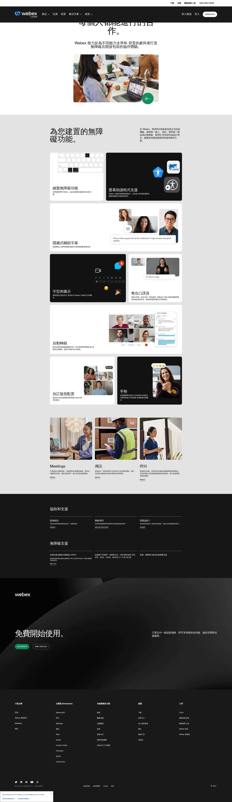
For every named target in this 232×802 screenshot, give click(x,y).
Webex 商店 (183, 729)
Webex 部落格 (184, 734)
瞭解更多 (52, 477)
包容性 (140, 740)
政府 (98, 729)
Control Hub (60, 762)
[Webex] (26, 14)
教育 (98, 712)
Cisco (181, 712)
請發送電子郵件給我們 (101, 527)
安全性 (58, 756)
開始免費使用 (22, 646)
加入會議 (186, 14)
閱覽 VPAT (53, 564)
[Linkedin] (21, 782)
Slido (58, 734)
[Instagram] (37, 782)
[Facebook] (26, 782)
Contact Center (61, 745)
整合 (139, 729)
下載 (172, 3)
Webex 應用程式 (21, 718)
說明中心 (141, 718)
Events (58, 740)
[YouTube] (32, 782)
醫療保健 (100, 718)
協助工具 (141, 734)
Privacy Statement (8, 798)
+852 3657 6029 (206, 3)
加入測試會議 (143, 723)
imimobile (59, 751)
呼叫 (57, 718)
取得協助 (142, 527)
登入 (197, 14)
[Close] (51, 793)
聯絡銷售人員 (190, 3)
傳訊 (16, 729)
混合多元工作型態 (103, 745)
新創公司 (100, 734)
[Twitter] (16, 782)
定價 (55, 14)
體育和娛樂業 (102, 740)
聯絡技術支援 (184, 718)
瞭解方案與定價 (41, 646)
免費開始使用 (210, 14)
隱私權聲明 (96, 786)
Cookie (105, 786)
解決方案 (74, 14)
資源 (87, 14)
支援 (179, 3)
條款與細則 (86, 786)
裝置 (63, 14)
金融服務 (100, 723)
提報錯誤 (52, 527)
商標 (112, 786)
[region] (26, 796)
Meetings (18, 723)
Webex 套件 (60, 712)
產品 (44, 14)
